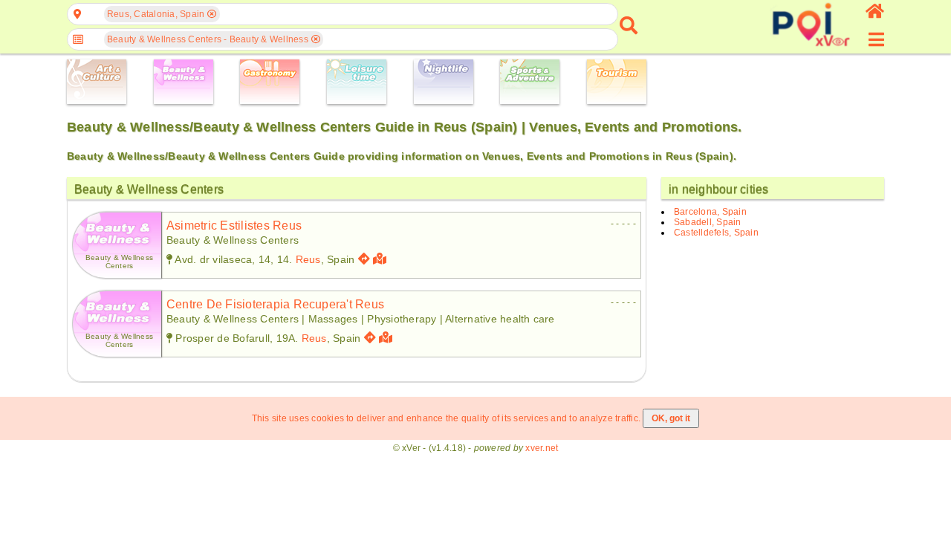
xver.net (541, 448)
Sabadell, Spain (707, 222)
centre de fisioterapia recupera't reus (275, 304)
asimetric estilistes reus (234, 225)
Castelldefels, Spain (716, 232)
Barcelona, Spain (710, 212)
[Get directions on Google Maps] (364, 259)
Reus (308, 259)
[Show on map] (381, 259)
